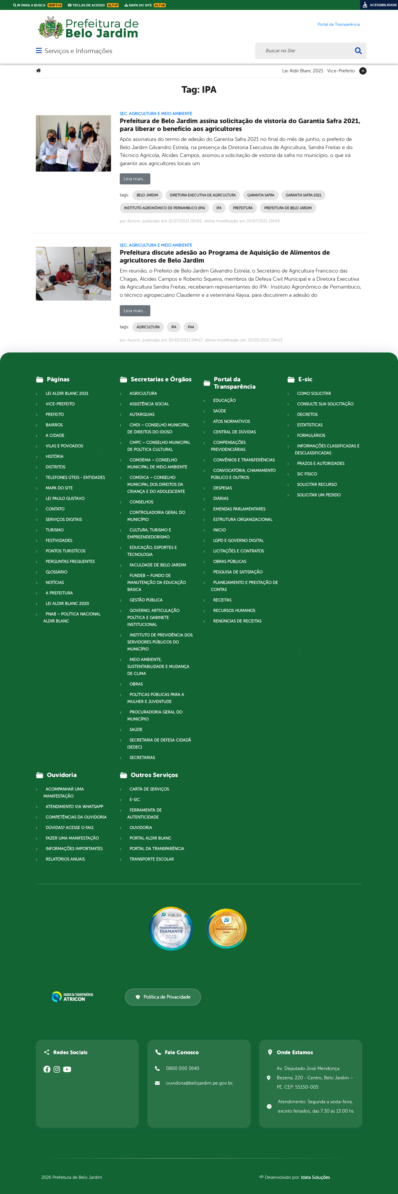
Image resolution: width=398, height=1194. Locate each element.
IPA (218, 208)
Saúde (136, 729)
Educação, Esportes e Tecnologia (152, 551)
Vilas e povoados (64, 446)
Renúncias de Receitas (237, 621)
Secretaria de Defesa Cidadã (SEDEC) (159, 743)
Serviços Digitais (64, 519)
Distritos (55, 467)
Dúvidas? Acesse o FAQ (69, 827)
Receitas (222, 600)
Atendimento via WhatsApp (74, 806)
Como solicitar (314, 393)
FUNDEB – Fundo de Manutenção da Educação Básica (156, 582)
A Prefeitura (59, 593)
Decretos (307, 414)
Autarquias (142, 414)
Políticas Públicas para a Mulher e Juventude (155, 698)
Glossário (56, 572)
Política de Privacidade (167, 997)
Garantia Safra (260, 195)
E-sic (135, 799)
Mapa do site (59, 488)
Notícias (55, 582)
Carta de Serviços (149, 789)
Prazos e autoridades (320, 463)
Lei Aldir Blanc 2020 (67, 603)
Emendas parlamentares (239, 509)
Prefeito (55, 414)
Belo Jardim (147, 195)
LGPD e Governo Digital (238, 540)
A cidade (55, 435)
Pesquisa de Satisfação (238, 572)
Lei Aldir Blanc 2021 (302, 70)
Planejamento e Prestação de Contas (244, 586)
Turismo (55, 530)
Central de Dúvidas (234, 432)
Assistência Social (149, 404)
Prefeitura (243, 208)
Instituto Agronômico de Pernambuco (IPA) (164, 208)
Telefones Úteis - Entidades (75, 477)
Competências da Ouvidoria (76, 817)
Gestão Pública (146, 600)
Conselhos (141, 502)
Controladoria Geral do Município (156, 516)
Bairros (54, 425)
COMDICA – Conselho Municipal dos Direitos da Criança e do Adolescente (156, 484)
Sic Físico (307, 474)
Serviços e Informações (78, 51)
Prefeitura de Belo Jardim (288, 208)
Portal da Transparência (157, 848)
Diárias (220, 498)
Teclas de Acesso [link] (95, 5)
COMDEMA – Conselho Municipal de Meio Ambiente (157, 463)
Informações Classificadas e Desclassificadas (327, 449)
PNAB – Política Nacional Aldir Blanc (72, 617)
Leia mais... (135, 178)
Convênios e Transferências (244, 460)
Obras (136, 684)
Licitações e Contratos (238, 551)
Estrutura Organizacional (242, 519)
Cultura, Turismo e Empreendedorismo (149, 533)
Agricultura (148, 327)
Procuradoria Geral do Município (154, 715)
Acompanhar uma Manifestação (63, 792)
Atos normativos (231, 421)
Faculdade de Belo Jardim (158, 565)
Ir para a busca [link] (38, 5)
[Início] (38, 70)
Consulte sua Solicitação (325, 404)
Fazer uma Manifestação (72, 838)
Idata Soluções (315, 1177)
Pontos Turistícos (65, 551)
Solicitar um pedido (319, 495)
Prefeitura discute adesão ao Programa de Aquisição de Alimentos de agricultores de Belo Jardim (225, 256)
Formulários (311, 435)
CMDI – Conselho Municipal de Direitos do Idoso (158, 428)
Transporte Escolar (152, 859)
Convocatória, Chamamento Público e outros (243, 474)
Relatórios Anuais (65, 859)
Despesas (222, 488)
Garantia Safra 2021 (303, 195)
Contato (55, 509)
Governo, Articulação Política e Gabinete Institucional (153, 617)
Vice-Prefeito (341, 70)
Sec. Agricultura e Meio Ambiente (156, 113)
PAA (191, 327)
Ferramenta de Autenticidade (144, 813)
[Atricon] (73, 996)
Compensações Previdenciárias (228, 446)
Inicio (219, 530)
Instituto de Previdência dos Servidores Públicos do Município (160, 642)
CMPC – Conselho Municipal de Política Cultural (158, 446)
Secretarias (142, 757)
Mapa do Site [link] (146, 5)
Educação (224, 400)
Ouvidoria (141, 827)
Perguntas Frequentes (70, 561)
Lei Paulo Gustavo (65, 498)
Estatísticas (310, 425)
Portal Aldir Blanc (150, 838)
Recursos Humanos (234, 610)
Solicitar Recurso (317, 484)
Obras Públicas (229, 561)
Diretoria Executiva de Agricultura (203, 195)
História (55, 456)
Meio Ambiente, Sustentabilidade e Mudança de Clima (158, 666)
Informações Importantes (74, 848)
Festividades (59, 540)
